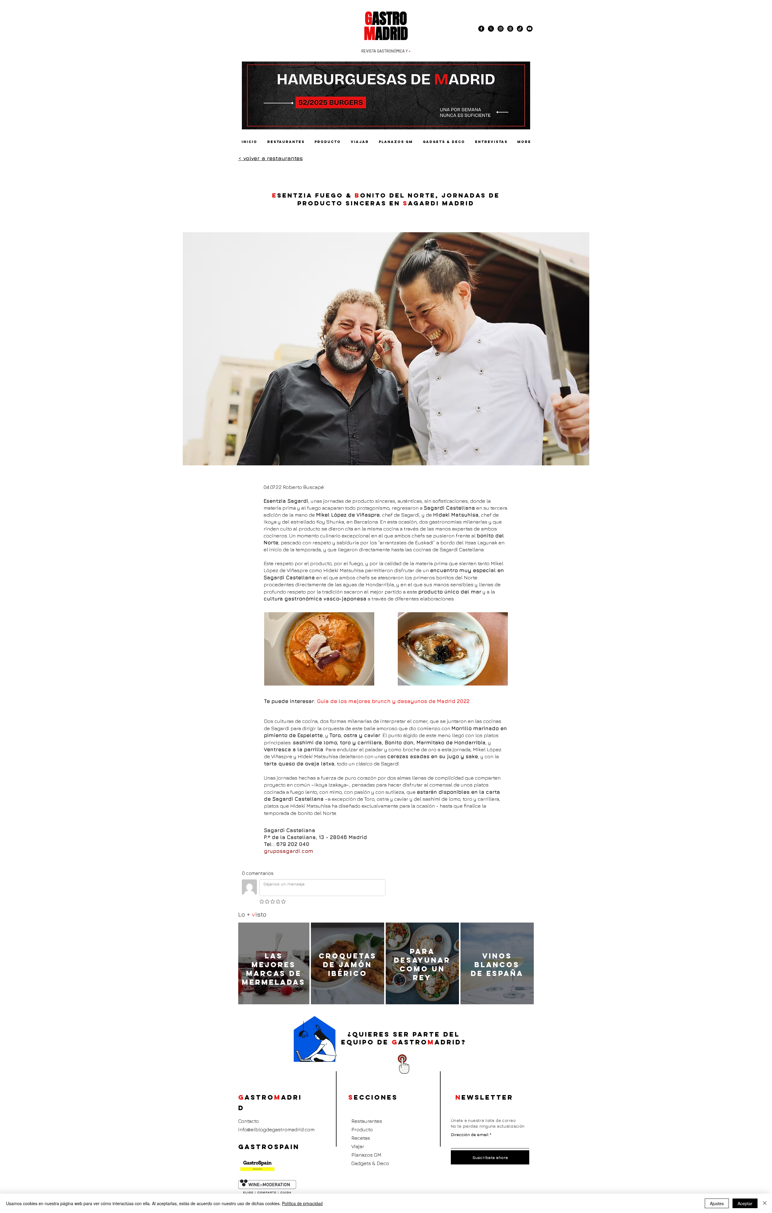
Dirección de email (470, 1134)
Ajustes (717, 1203)
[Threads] (510, 29)
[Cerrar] (764, 1203)
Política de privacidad (302, 1203)
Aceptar (745, 1203)
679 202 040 (292, 844)
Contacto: (249, 1121)
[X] (491, 29)
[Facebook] (481, 29)
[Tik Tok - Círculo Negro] (520, 29)
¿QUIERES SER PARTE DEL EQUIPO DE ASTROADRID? (403, 1038)
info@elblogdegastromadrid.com (276, 1129)
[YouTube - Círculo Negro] (530, 29)
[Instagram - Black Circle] (501, 29)
